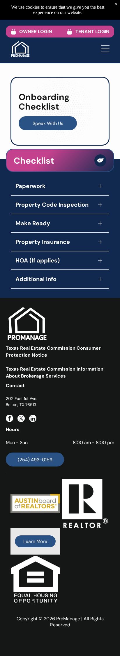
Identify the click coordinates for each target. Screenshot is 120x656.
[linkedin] (32, 419)
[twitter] (21, 419)
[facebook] (9, 419)
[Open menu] (105, 48)
